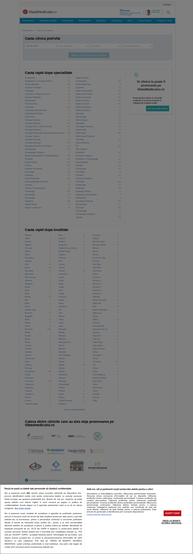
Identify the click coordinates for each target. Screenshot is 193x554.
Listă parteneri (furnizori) (99, 515)
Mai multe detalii (23, 508)
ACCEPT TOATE (172, 513)
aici (75, 532)
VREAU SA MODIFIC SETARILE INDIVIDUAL (171, 522)
